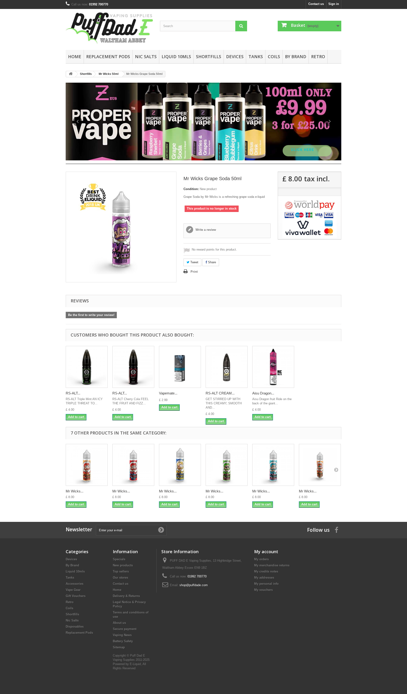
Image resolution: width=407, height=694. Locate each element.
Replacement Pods (108, 56)
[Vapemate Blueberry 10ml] (180, 367)
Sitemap (119, 647)
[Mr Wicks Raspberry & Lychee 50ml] (273, 465)
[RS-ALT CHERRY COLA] (133, 367)
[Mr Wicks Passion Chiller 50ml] (87, 465)
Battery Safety (123, 641)
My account (266, 551)
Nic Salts (146, 56)
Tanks (255, 56)
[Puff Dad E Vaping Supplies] (109, 28)
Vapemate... (168, 393)
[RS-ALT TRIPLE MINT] (87, 367)
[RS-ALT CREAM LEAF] (227, 367)
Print (194, 271)
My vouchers (263, 590)
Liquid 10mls (176, 56)
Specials (119, 559)
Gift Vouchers (75, 596)
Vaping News (122, 635)
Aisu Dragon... (263, 393)
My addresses (264, 577)
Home (74, 56)
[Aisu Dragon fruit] (273, 367)
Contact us (316, 4)
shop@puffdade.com (193, 585)
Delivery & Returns (126, 596)
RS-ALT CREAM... (220, 393)
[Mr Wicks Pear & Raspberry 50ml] (227, 465)
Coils (274, 56)
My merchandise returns (271, 565)
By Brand (295, 56)
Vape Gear (73, 590)
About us (119, 623)
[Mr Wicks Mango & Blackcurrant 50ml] (180, 465)
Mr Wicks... (74, 491)
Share (211, 262)
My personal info (266, 583)
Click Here (303, 150)
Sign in (333, 4)
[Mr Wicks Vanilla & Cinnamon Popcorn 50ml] (320, 465)
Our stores (120, 577)
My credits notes (266, 571)
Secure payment (124, 629)
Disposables (75, 626)
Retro (318, 56)
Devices (235, 56)
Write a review (205, 229)
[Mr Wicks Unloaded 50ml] (133, 465)
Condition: (191, 189)
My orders (261, 559)
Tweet (193, 262)
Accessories (74, 583)
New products (123, 565)
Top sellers (121, 571)
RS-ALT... (73, 393)
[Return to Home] (70, 74)
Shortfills (208, 56)
